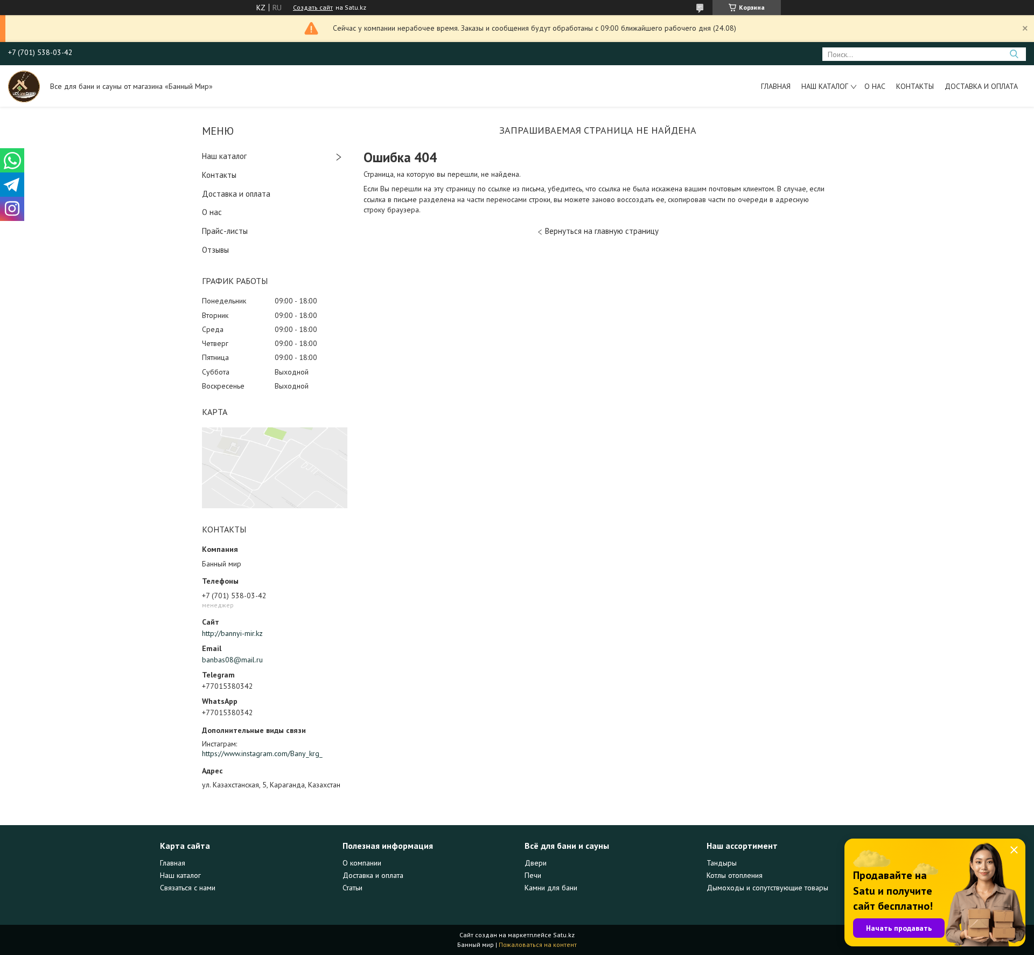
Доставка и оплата (981, 86)
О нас (874, 86)
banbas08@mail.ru (232, 660)
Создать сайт (313, 7)
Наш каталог (824, 86)
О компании (362, 863)
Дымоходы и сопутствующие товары (767, 887)
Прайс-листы (225, 231)
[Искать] (1014, 54)
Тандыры (722, 863)
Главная (776, 86)
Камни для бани (551, 887)
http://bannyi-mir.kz (232, 633)
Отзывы (215, 250)
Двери (536, 863)
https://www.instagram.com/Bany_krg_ (262, 753)
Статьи (352, 887)
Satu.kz (564, 935)
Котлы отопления (735, 875)
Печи (533, 875)
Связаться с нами (187, 887)
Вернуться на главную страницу (602, 231)
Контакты (915, 86)
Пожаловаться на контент (538, 944)
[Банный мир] (24, 86)
